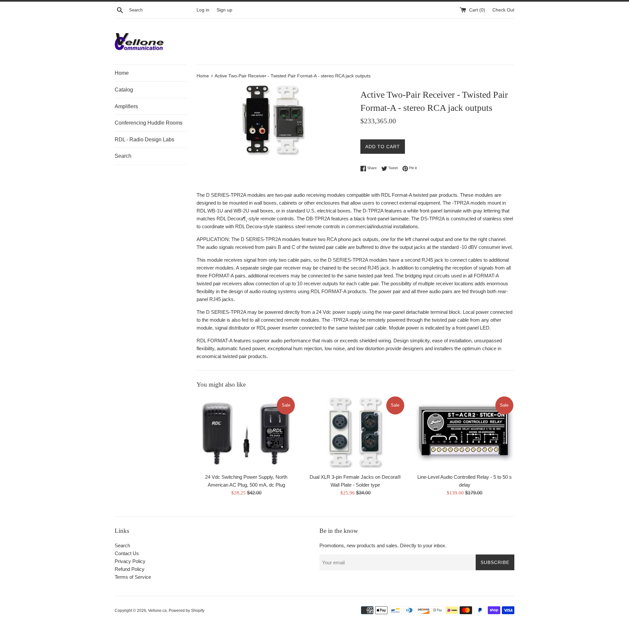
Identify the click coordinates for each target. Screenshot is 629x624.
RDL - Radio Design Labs (144, 139)
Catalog (124, 89)
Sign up (224, 10)
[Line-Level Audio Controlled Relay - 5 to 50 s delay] (464, 432)
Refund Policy (129, 569)
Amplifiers (126, 106)
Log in (203, 10)
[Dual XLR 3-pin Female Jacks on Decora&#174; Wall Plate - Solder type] (355, 432)
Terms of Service (133, 577)
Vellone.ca (157, 610)
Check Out (503, 10)
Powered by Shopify (186, 610)
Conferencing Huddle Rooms (148, 123)
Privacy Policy (130, 561)
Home (122, 73)
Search (123, 156)
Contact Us (127, 553)
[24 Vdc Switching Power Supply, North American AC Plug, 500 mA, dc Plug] (246, 432)
